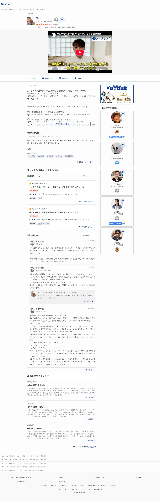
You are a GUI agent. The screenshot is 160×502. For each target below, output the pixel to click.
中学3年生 (40, 268)
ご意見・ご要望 (62, 489)
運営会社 (44, 485)
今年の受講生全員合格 (36, 385)
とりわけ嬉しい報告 (35, 407)
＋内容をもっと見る (62, 124)
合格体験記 (60, 478)
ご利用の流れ (99, 478)
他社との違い (21, 481)
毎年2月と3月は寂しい (36, 428)
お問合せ (112, 485)
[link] (61, 192)
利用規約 (63, 485)
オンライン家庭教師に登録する (21, 478)
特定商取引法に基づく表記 (96, 485)
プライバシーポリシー (77, 485)
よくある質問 (60, 481)
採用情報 (53, 485)
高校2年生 (40, 241)
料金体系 (138, 478)
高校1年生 (40, 309)
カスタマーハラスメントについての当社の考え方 (87, 489)
